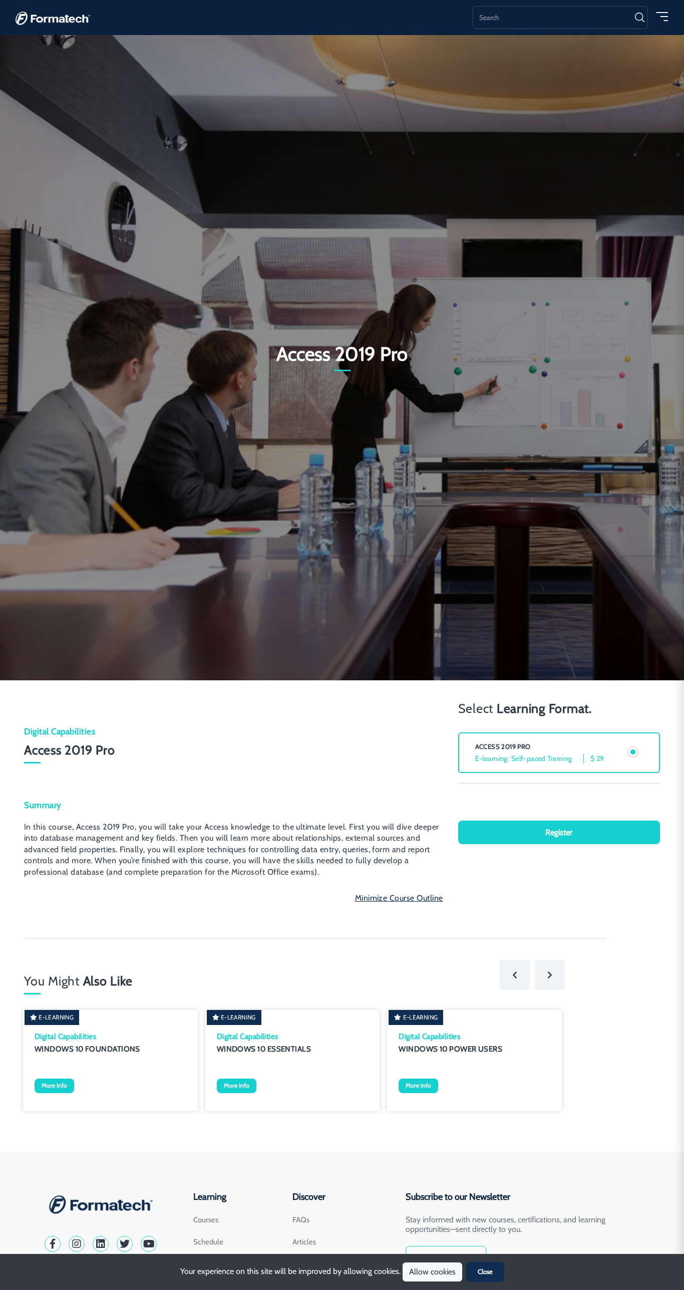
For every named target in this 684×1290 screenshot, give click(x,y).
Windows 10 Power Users (450, 1049)
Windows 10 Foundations (87, 1049)
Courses (205, 1219)
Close (485, 1271)
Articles (304, 1241)
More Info (54, 1085)
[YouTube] (149, 1244)
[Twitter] (125, 1244)
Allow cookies (432, 1271)
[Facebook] (53, 1244)
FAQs (300, 1219)
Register (558, 832)
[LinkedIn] (101, 1244)
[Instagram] (77, 1244)
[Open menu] (662, 16)
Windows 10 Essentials (264, 1049)
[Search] (639, 17)
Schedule (208, 1241)
